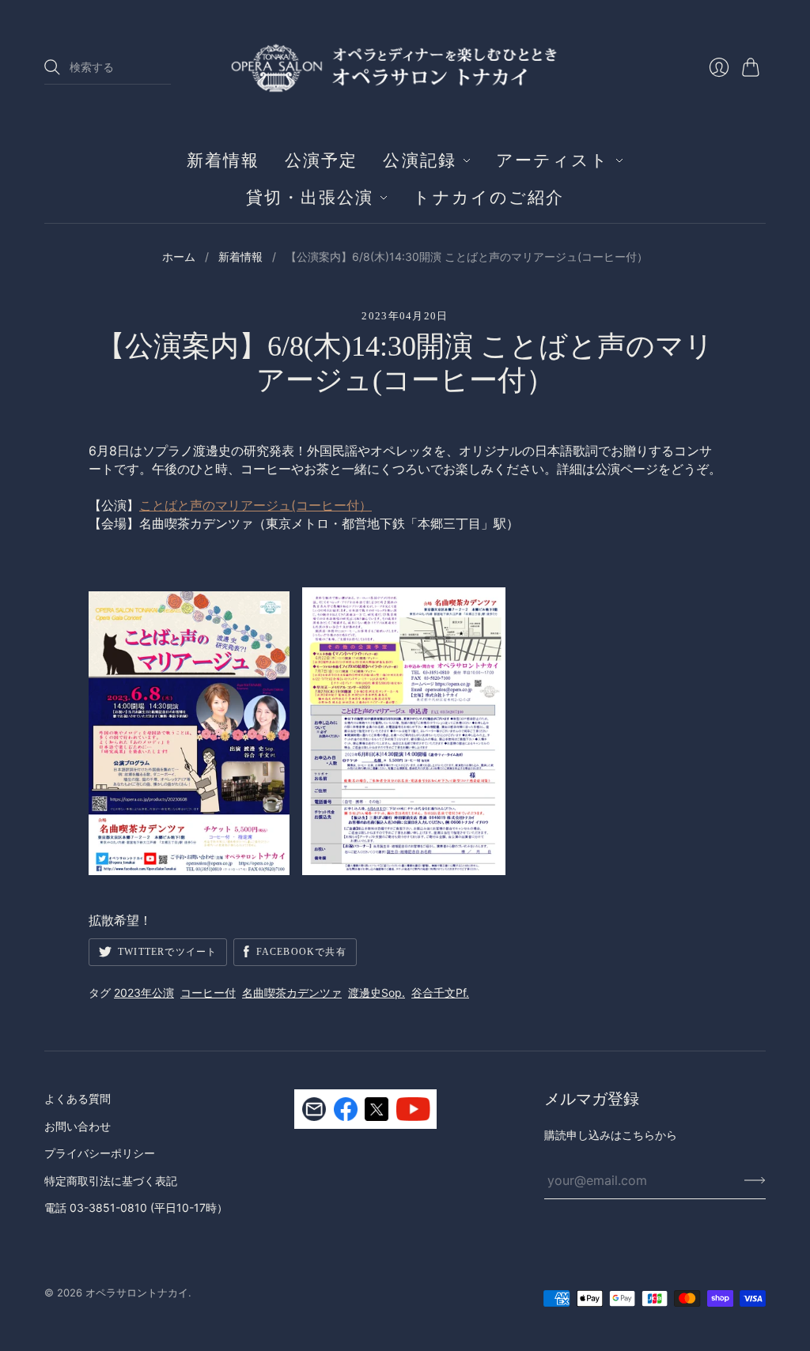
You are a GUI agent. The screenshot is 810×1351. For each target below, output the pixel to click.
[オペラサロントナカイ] (405, 67)
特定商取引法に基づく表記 (110, 1180)
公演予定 (321, 160)
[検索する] (52, 67)
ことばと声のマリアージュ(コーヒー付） (255, 505)
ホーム (178, 256)
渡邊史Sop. (376, 992)
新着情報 (223, 160)
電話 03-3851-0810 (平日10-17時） (136, 1207)
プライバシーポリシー (99, 1153)
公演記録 (419, 160)
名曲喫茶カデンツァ (292, 992)
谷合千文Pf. (440, 992)
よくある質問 (77, 1098)
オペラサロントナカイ (136, 1292)
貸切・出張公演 (310, 197)
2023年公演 (144, 992)
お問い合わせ (77, 1126)
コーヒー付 (208, 992)
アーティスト (552, 160)
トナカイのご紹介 (488, 197)
